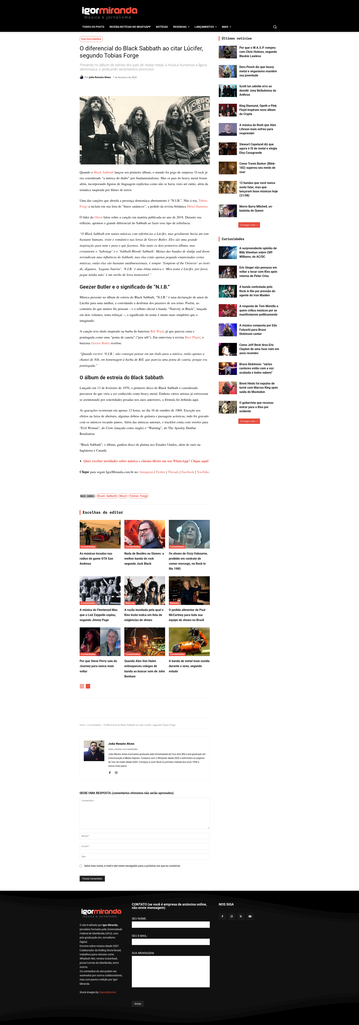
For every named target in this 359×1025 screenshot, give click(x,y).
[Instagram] (116, 911)
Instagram (146, 611)
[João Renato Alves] (82, 77)
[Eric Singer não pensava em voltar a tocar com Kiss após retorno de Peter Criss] (228, 272)
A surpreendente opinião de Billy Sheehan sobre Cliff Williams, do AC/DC (258, 252)
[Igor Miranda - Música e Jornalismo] (109, 13)
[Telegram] (140, 86)
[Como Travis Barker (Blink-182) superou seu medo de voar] (228, 168)
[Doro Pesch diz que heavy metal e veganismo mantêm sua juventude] (228, 71)
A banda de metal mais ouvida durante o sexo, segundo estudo (189, 806)
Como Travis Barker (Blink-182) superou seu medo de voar (257, 168)
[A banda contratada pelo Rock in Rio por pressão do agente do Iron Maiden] (228, 291)
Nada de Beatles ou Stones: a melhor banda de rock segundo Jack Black (144, 698)
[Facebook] (114, 86)
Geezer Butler (100, 482)
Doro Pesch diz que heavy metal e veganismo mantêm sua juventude (258, 71)
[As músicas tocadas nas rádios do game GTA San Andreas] (100, 674)
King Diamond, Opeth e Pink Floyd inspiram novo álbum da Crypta (258, 110)
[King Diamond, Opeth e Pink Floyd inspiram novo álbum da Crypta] (228, 110)
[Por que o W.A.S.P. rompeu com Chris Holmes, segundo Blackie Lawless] (228, 52)
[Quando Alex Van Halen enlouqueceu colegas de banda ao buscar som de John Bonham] (144, 781)
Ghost (98, 296)
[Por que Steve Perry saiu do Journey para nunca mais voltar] (100, 781)
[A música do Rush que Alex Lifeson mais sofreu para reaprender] (228, 129)
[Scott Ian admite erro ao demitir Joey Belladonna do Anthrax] (228, 90)
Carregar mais (247, 224)
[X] (123, 86)
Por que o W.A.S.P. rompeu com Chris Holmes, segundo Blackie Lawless (258, 52)
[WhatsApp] (131, 86)
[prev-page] (82, 825)
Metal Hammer (197, 206)
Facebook (187, 611)
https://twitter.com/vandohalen (122, 889)
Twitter (160, 611)
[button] (274, 26)
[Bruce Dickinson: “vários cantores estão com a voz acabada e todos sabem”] (228, 368)
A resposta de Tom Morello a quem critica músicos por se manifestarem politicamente (258, 310)
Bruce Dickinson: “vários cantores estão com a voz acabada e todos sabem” (256, 368)
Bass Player (192, 477)
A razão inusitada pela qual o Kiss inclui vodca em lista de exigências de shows (143, 754)
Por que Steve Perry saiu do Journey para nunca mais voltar (98, 806)
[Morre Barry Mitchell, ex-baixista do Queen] (228, 211)
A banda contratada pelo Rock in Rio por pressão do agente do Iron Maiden (257, 291)
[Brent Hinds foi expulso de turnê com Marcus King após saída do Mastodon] (228, 387)
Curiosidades (91, 39)
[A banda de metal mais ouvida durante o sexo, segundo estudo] (189, 781)
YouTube (203, 611)
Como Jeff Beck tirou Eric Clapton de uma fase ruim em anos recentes (259, 349)
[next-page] (88, 825)
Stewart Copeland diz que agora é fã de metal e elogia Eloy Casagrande (258, 149)
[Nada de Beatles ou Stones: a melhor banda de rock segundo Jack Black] (144, 674)
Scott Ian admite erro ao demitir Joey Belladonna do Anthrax (257, 90)
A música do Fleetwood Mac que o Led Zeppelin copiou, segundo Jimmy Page (99, 754)
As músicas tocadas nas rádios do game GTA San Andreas (96, 698)
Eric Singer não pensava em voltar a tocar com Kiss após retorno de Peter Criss (258, 272)
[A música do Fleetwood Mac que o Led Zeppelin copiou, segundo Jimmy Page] (100, 730)
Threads (173, 611)
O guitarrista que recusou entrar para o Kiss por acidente (256, 407)
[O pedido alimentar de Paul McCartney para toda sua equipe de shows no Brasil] (189, 730)
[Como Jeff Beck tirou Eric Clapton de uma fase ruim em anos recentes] (228, 349)
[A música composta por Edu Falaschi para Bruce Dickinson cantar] (228, 329)
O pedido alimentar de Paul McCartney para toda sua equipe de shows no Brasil (187, 754)
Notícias (130, 742)
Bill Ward (157, 471)
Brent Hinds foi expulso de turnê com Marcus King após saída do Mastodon (258, 388)
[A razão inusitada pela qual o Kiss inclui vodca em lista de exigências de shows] (144, 730)
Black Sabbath (103, 172)
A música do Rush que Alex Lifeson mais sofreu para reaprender (257, 129)
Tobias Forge (139, 635)
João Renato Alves (100, 77)
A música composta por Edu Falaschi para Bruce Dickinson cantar (258, 330)
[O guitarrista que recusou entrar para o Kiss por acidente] (228, 407)
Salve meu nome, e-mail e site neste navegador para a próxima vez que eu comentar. (132, 1005)
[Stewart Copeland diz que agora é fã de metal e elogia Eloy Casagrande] (228, 148)
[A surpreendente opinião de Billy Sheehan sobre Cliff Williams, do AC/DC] (228, 252)
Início (82, 864)
